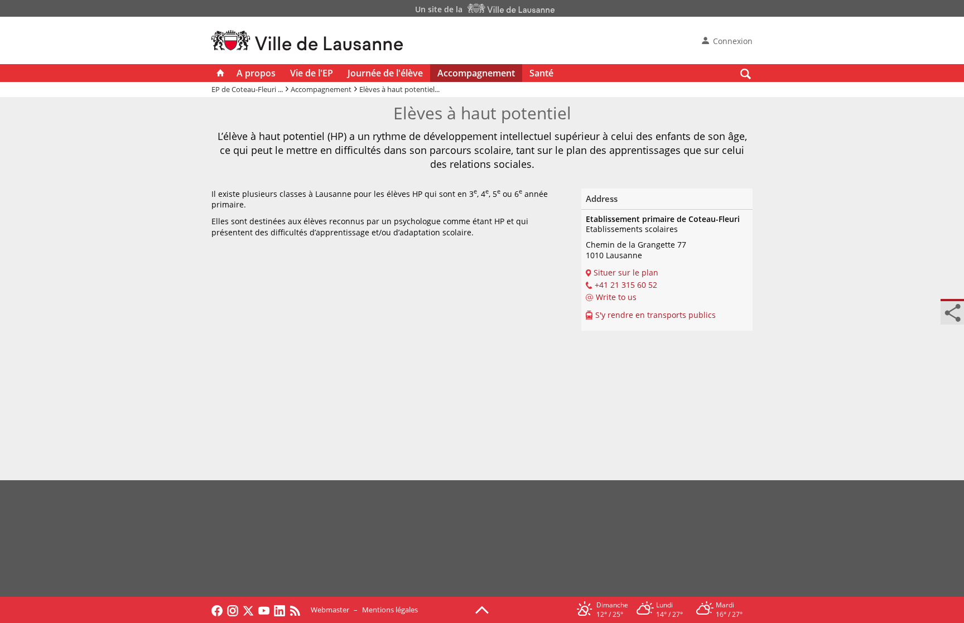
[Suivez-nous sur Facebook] (217, 610)
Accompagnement (476, 73)
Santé (541, 73)
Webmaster (330, 610)
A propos (256, 73)
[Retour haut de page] (482, 609)
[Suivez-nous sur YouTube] (263, 610)
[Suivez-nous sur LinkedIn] (279, 610)
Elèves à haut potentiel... (399, 89)
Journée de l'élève (385, 73)
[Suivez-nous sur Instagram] (232, 610)
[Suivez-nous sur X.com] (248, 610)
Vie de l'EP (311, 73)
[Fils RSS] (298, 610)
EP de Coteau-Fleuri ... (247, 89)
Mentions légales (390, 610)
